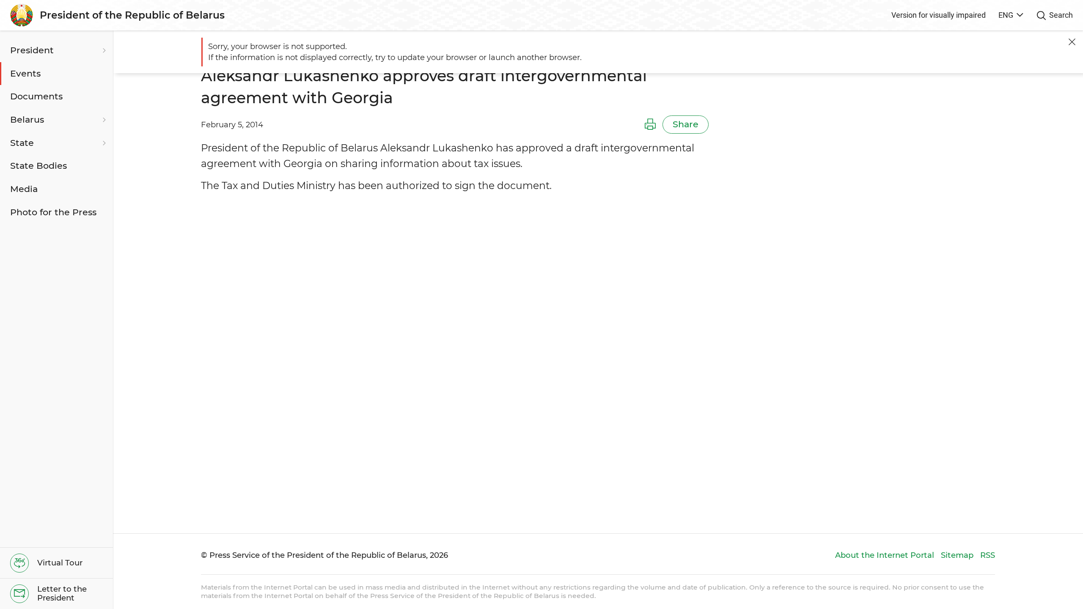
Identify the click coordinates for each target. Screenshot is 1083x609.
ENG (1005, 15)
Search (1061, 15)
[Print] (650, 125)
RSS (987, 555)
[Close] (1072, 42)
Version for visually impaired (938, 15)
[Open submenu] (103, 50)
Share (685, 124)
